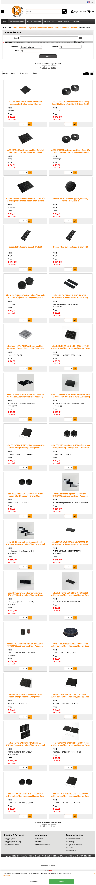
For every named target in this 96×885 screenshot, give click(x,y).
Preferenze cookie (48, 865)
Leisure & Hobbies (63, 21)
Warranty (70, 841)
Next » (53, 67)
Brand (17, 51)
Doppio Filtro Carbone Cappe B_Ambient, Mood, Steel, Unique (70, 199)
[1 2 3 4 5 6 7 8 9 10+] (68, 468)
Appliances (21, 42)
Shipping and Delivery (13, 841)
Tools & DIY (75, 21)
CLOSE (94, 873)
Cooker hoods (50, 42)
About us (39, 839)
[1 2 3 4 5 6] (23, 320)
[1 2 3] (23, 124)
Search (16, 38)
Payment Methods (12, 844)
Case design (55, 46)
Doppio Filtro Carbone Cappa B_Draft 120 (70, 247)
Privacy (70, 847)
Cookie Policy (7, 875)
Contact (39, 841)
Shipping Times (10, 839)
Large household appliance (35, 42)
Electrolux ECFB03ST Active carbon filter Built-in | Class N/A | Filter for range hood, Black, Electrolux (25, 297)
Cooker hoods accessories (64, 42)
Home (5, 21)
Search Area (15, 46)
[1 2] (68, 124)
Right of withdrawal (74, 844)
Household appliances (17, 21)
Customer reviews (43, 844)
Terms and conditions (75, 839)
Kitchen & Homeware (34, 21)
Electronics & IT (49, 21)
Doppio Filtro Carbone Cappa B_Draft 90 (25, 247)
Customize (34, 881)
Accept (61, 881)
